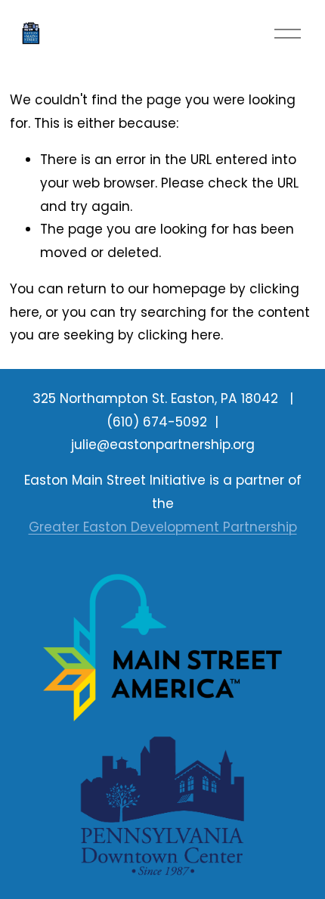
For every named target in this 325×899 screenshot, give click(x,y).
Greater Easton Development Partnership (163, 527)
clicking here (179, 335)
